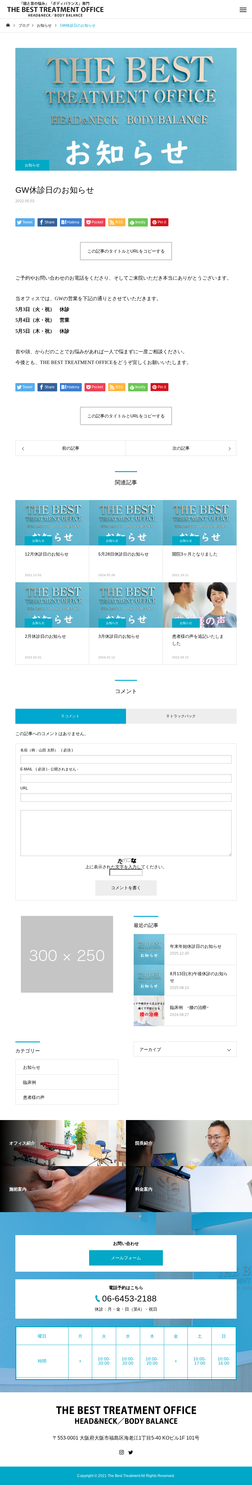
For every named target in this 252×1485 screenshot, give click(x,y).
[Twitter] (131, 1452)
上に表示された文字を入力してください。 (126, 866)
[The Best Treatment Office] (55, 9)
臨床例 (29, 1082)
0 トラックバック (181, 716)
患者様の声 (34, 1097)
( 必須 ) (46, 750)
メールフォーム (126, 1257)
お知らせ (32, 165)
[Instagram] (121, 1452)
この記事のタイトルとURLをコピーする (126, 251)
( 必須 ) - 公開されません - (49, 769)
